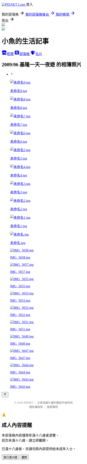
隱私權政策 (36, 406)
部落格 (24, 54)
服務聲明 (52, 406)
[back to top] (5, 394)
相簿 (10, 54)
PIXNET (28, 402)
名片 (38, 54)
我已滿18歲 (10, 457)
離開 (24, 457)
